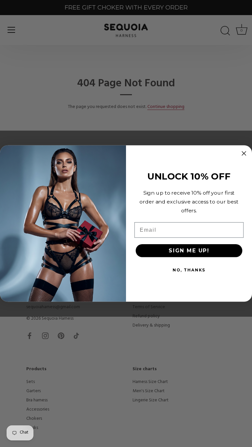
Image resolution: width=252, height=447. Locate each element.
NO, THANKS (189, 269)
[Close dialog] (244, 153)
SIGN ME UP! (189, 250)
